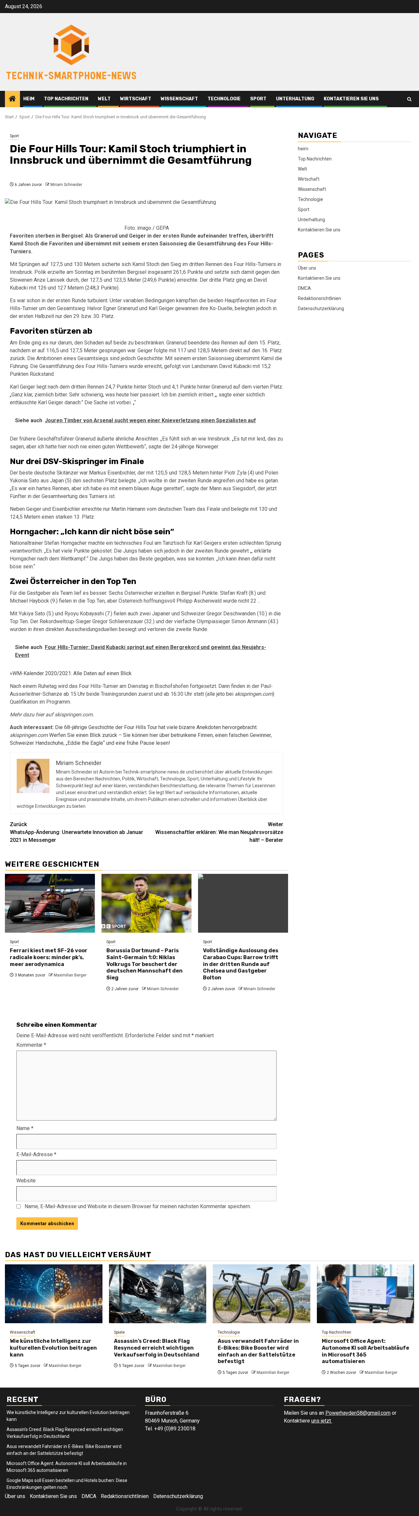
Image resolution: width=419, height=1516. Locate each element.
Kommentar (31, 1045)
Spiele (119, 1332)
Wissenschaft (179, 99)
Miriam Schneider (66, 184)
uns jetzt (321, 1421)
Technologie (224, 99)
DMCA (304, 288)
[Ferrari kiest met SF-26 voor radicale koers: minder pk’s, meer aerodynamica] (50, 903)
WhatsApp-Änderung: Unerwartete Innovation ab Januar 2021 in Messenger (76, 832)
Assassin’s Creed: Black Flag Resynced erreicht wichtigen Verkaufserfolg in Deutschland (156, 1348)
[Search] (409, 99)
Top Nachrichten (66, 99)
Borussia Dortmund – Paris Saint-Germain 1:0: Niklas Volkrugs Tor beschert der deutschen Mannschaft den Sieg (144, 964)
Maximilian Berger (70, 975)
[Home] (12, 99)
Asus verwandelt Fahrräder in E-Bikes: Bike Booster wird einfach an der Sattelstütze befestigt (258, 1351)
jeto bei (244, 694)
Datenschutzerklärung (321, 308)
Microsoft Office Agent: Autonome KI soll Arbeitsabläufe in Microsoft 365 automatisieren (365, 1351)
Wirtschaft (135, 99)
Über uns (307, 267)
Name (24, 1128)
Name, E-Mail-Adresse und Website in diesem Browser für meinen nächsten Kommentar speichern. (138, 1206)
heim (28, 99)
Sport (258, 99)
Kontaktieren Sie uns (351, 99)
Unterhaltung (295, 99)
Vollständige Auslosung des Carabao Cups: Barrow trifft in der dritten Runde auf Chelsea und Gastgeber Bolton (240, 964)
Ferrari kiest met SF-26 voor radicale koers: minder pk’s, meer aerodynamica (48, 957)
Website (26, 1180)
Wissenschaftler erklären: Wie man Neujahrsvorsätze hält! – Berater (219, 832)
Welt (104, 99)
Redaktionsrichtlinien (319, 298)
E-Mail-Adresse (36, 1154)
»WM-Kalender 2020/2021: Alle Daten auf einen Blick (71, 673)
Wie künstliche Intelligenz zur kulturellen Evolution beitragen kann (53, 1348)
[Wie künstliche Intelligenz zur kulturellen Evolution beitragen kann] (53, 1293)
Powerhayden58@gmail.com (358, 1413)
